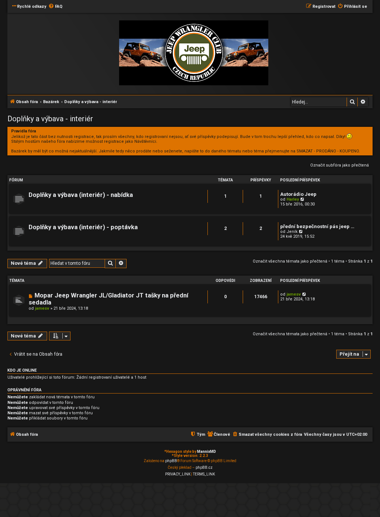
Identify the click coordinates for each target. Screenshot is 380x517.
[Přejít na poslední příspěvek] (304, 294)
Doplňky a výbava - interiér (50, 118)
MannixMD (206, 452)
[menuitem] (55, 6)
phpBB (171, 461)
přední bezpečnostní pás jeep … (317, 226)
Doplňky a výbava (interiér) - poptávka (83, 227)
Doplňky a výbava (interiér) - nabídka (81, 194)
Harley (292, 199)
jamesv (42, 308)
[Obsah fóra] (193, 53)
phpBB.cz (204, 467)
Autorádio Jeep (298, 194)
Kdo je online (22, 370)
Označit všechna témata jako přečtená (290, 261)
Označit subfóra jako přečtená (339, 165)
